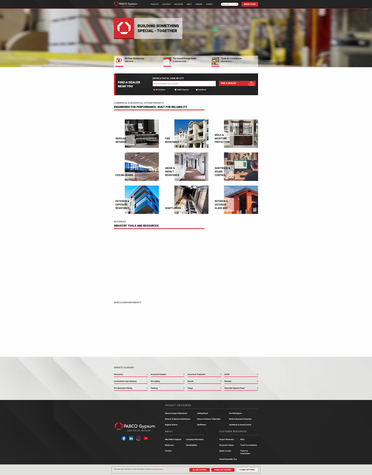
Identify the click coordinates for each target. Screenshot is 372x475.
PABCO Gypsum (183, 90)
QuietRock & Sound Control (240, 424)
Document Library (226, 445)
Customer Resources (233, 431)
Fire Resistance (235, 413)
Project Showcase (226, 439)
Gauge (190, 388)
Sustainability (191, 445)
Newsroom (169, 445)
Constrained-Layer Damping (125, 381)
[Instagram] (138, 438)
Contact (209, 4)
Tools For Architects (248, 445)
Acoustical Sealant (158, 374)
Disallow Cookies (222, 470)
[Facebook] (124, 438)
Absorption (118, 374)
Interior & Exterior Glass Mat (208, 419)
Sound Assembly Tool (228, 459)
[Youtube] (146, 438)
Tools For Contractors (245, 452)
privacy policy (158, 469)
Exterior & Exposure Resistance (177, 419)
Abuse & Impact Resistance (176, 413)
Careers (199, 4)
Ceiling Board (202, 413)
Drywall (190, 381)
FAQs (242, 439)
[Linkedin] (131, 438)
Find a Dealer (228, 83)
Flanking (154, 388)
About (189, 4)
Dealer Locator (225, 451)
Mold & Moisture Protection (240, 419)
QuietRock (166, 4)
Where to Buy (250, 4)
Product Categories (178, 405)
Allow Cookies (200, 470)
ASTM (226, 374)
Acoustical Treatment (196, 374)
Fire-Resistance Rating (123, 388)
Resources (178, 4)
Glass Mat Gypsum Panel (234, 388)
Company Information (195, 439)
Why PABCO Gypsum (173, 439)
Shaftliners (201, 424)
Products (154, 4)
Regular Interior (171, 424)
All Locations (160, 90)
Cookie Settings (247, 470)
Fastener (227, 381)
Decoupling (155, 381)
